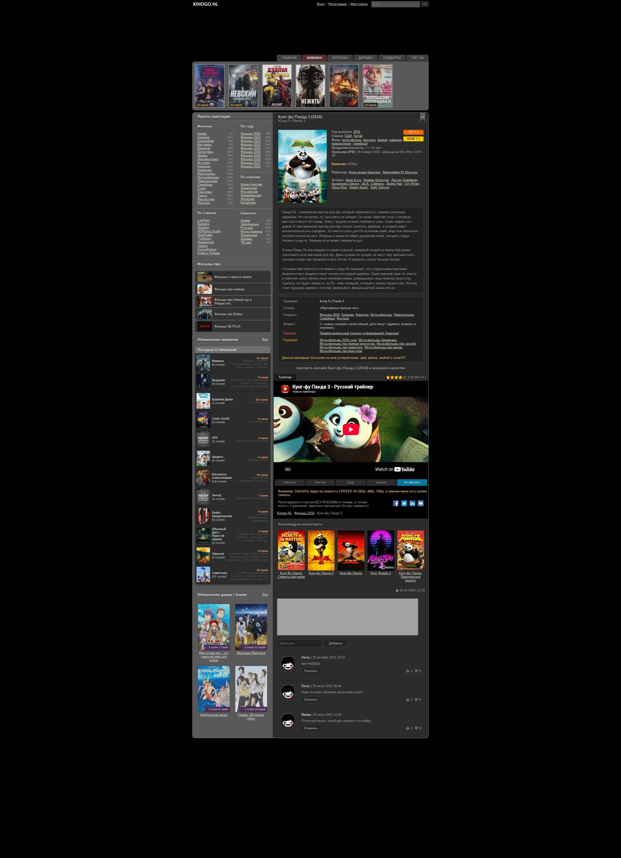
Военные (203, 148)
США (348, 136)
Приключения (404, 315)
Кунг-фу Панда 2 (321, 573)
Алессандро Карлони (364, 172)
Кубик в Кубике (208, 253)
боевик (382, 140)
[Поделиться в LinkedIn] (412, 503)
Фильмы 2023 (251, 141)
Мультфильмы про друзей (396, 343)
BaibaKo (203, 224)
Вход (321, 4)
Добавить (336, 643)
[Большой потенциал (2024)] (378, 86)
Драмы (202, 155)
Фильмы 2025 (251, 133)
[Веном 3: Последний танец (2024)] (344, 86)
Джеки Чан (394, 183)
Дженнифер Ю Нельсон (400, 172)
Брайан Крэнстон (376, 180)
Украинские (249, 188)
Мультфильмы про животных (341, 347)
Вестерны (204, 144)
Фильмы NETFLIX (227, 326)
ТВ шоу (246, 242)
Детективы (205, 152)
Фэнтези (343, 318)
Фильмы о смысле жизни (232, 277)
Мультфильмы (381, 315)
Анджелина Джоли (345, 183)
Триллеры (204, 192)
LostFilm (203, 220)
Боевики (348, 315)
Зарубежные (250, 224)
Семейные (327, 318)
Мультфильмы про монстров (341, 351)
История (203, 163)
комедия (395, 140)
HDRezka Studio (209, 231)
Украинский (205, 242)
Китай (358, 136)
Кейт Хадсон (380, 187)
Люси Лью (339, 187)
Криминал (204, 170)
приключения (341, 143)
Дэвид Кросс (358, 187)
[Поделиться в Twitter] (404, 503)
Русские (247, 228)
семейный (360, 143)
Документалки (207, 159)
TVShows (204, 238)
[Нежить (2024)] (310, 86)
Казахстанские (251, 184)
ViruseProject (206, 249)
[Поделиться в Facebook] (396, 503)
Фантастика (205, 199)
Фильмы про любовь (229, 289)
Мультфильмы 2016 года (338, 340)
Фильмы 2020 (251, 152)
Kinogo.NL (284, 513)
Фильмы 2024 (251, 137)
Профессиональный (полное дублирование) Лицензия (359, 333)
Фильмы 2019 (251, 155)
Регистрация (337, 4)
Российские (249, 191)
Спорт (201, 188)
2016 (356, 132)
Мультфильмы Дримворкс (378, 340)
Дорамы (246, 239)
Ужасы (202, 195)
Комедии (362, 315)
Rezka (306, 714)
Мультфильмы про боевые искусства (347, 343)
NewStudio (204, 235)
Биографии (205, 141)
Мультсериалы (251, 231)
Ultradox (203, 227)
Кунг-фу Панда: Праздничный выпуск (410, 576)
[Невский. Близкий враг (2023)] (243, 86)
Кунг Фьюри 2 (381, 573)
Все (265, 339)
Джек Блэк (353, 180)
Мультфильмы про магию (383, 347)
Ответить (311, 671)
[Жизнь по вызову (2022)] (210, 86)
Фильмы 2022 (251, 144)
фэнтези (369, 140)
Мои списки (359, 4)
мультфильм (351, 140)
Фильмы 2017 (251, 163)
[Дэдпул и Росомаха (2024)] (277, 86)
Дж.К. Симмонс (372, 183)
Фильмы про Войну (228, 314)
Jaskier (202, 246)
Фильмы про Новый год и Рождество (233, 301)
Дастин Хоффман (404, 180)
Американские (251, 195)
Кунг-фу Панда (351, 573)
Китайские (248, 202)
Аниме (202, 133)
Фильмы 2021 (251, 148)
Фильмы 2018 (251, 159)
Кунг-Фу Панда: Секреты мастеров (291, 575)
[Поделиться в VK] (421, 503)
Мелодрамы (206, 174)
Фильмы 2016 (330, 315)
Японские (247, 199)
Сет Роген (412, 183)
